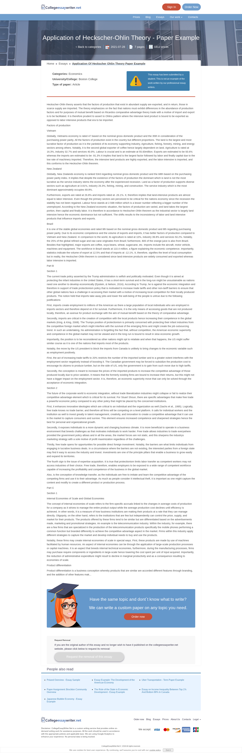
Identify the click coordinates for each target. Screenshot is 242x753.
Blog (148, 17)
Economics (76, 73)
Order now (138, 616)
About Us (175, 719)
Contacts (193, 17)
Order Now (191, 7)
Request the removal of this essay (89, 656)
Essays (160, 17)
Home (51, 63)
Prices (136, 17)
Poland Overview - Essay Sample (63, 680)
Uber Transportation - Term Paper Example (163, 680)
